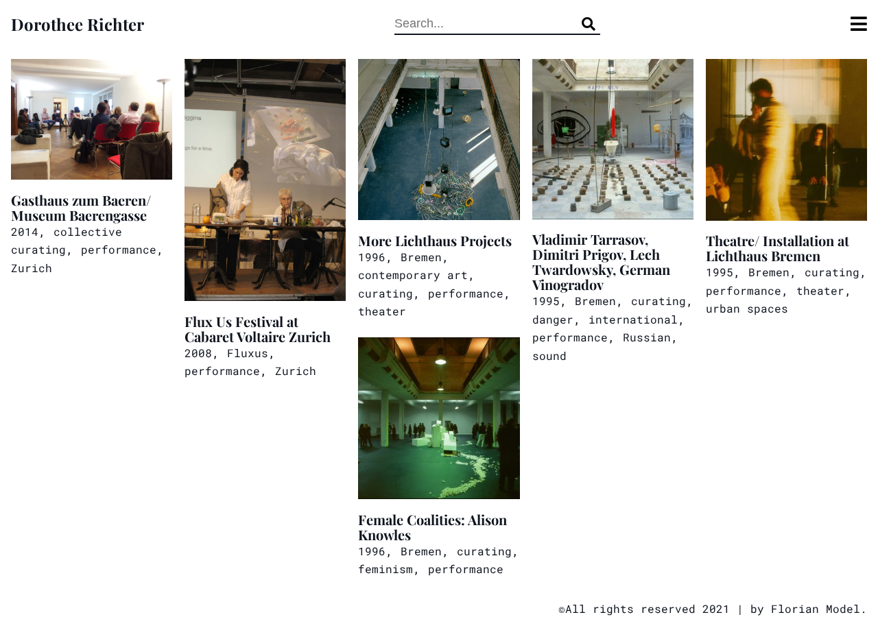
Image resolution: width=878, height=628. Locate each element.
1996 (371, 257)
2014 (24, 231)
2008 (198, 353)
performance (118, 249)
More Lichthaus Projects (435, 239)
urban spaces (747, 308)
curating (385, 293)
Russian (647, 337)
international (633, 319)
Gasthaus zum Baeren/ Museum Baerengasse (81, 207)
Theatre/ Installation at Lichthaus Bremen (777, 247)
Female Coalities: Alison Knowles (432, 526)
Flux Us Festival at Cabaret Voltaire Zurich (258, 328)
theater (382, 311)
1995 (546, 300)
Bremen (421, 257)
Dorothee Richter (77, 24)
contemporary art (413, 274)
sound (549, 355)
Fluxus (247, 353)
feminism (385, 568)
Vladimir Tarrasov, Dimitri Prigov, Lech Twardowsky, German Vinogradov (601, 261)
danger (552, 319)
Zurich (31, 268)
